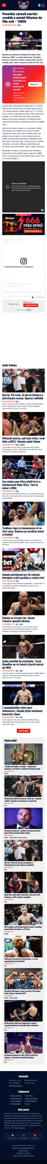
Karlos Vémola (23, 837)
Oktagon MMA (13, 837)
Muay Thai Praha (32, 1098)
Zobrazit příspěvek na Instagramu (18, 267)
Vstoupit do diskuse (31, 305)
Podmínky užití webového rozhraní (24, 1148)
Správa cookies (23, 1150)
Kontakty (34, 1138)
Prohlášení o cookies (23, 1153)
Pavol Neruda (15, 1104)
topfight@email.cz (16, 1086)
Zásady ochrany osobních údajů (23, 1155)
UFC (17, 624)
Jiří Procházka (16, 1101)
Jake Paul (29, 1096)
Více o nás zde (20, 1128)
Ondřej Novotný (16, 1098)
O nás (28, 1104)
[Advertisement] (23, 338)
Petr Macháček (31, 1101)
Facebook (13, 1138)
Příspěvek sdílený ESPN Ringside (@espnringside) (24, 292)
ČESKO (22, 445)
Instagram (24, 1138)
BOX (19, 25)
